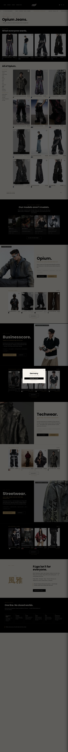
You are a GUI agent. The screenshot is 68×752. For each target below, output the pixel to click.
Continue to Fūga (34, 378)
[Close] (44, 370)
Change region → (34, 380)
